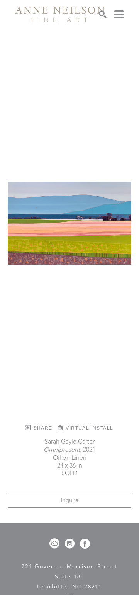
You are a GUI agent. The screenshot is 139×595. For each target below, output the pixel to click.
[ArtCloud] (55, 544)
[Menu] (119, 14)
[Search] (103, 14)
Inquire (69, 500)
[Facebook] (85, 544)
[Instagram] (71, 544)
